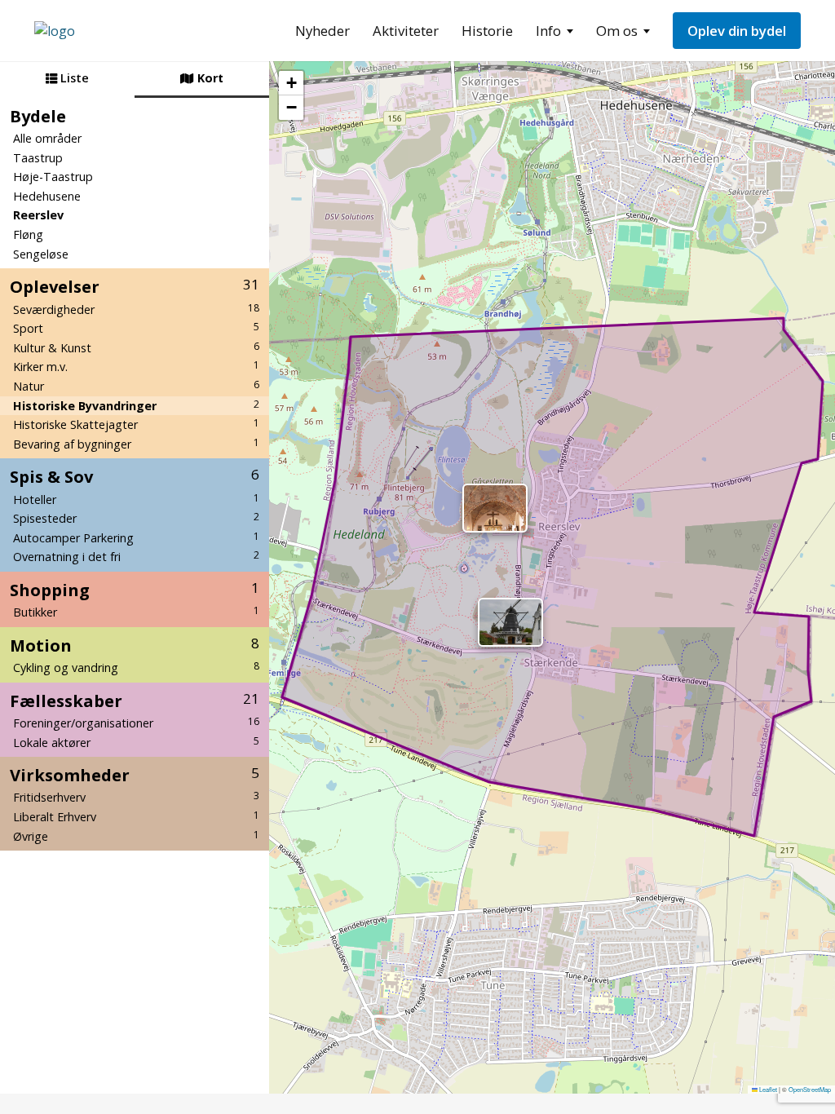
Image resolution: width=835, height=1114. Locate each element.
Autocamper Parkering (136, 537)
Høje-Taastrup (53, 176)
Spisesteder (136, 518)
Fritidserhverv (136, 797)
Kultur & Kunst (136, 347)
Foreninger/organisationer (136, 722)
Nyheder (322, 30)
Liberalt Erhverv (136, 816)
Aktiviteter (406, 30)
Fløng (28, 234)
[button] (510, 622)
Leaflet (767, 1089)
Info (548, 30)
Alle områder (47, 138)
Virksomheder (134, 774)
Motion (134, 645)
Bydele (38, 115)
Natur (136, 386)
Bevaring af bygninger (136, 443)
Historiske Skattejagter (136, 424)
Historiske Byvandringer (136, 405)
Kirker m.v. (136, 366)
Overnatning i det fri (136, 556)
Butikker (136, 611)
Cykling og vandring (136, 667)
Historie (487, 30)
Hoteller (136, 499)
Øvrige (136, 836)
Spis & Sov (134, 476)
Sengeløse (40, 254)
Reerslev (38, 215)
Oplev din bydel (736, 30)
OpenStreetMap (810, 1089)
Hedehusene (47, 196)
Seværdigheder (136, 309)
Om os (617, 30)
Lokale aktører (136, 742)
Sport (136, 328)
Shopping (134, 589)
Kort (208, 78)
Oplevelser (134, 286)
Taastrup (38, 158)
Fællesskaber (134, 700)
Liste (73, 78)
